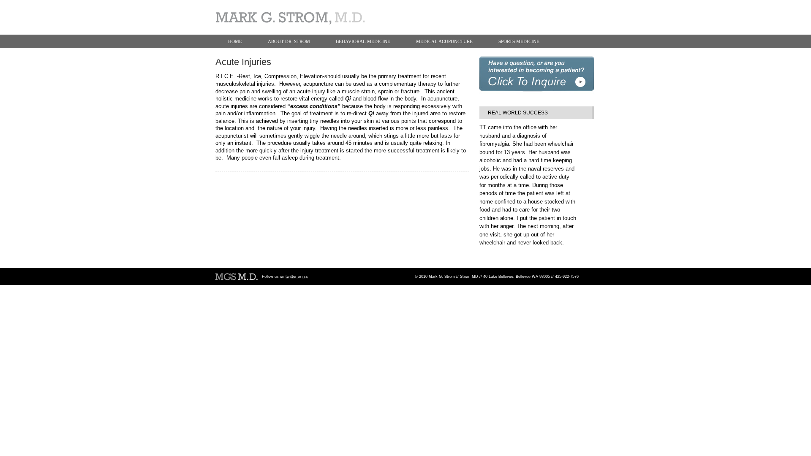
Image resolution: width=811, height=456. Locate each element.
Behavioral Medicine (363, 41)
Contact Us (242, 54)
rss (305, 276)
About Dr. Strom (289, 41)
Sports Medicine (518, 41)
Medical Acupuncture (444, 41)
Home (235, 41)
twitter (292, 276)
